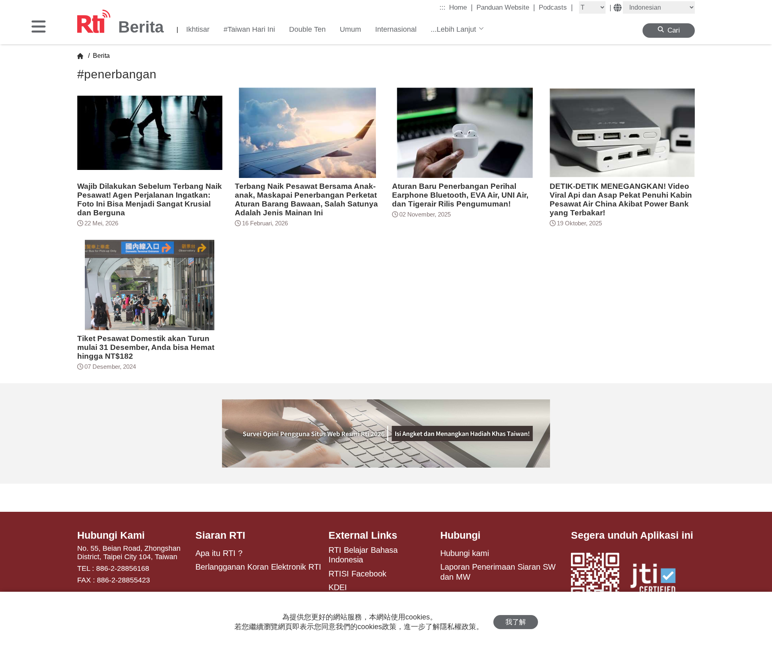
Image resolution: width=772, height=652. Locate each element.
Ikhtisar (197, 29)
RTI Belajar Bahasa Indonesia (363, 555)
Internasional (396, 29)
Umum (350, 29)
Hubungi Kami (111, 535)
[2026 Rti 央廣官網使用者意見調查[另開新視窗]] (386, 433)
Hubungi (460, 535)
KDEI (338, 587)
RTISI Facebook (357, 573)
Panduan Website (505, 7)
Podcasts (556, 7)
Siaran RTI (220, 535)
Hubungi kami (464, 553)
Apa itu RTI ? (218, 553)
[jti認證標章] (658, 579)
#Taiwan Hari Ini (249, 29)
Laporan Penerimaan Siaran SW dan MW (498, 571)
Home (461, 7)
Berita (100, 55)
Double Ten (307, 29)
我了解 (515, 622)
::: (442, 7)
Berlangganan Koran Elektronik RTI (258, 566)
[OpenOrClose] (39, 27)
